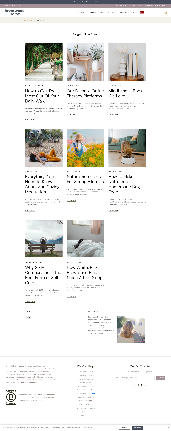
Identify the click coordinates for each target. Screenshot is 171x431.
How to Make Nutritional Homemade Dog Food (124, 184)
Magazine (32, 20)
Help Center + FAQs (85, 372)
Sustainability (149, 5)
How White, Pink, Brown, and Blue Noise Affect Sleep (85, 272)
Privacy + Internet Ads (85, 390)
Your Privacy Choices (84, 393)
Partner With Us (85, 404)
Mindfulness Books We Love (126, 93)
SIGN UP (161, 378)
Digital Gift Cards (85, 375)
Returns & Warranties (85, 379)
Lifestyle (139, 5)
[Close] (168, 428)
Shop (96, 1)
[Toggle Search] (161, 12)
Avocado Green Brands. (30, 382)
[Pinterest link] (142, 384)
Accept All (137, 427)
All (29, 317)
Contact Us (85, 415)
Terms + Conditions (85, 386)
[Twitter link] (138, 384)
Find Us (164, 5)
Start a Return (85, 383)
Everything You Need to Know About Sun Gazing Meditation (42, 184)
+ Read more (30, 119)
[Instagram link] (145, 384)
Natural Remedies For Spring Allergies (85, 179)
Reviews (132, 5)
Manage (124, 427)
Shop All (157, 5)
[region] (85, 428)
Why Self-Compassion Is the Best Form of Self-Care (43, 275)
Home (24, 20)
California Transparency (85, 397)
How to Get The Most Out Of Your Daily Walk (42, 96)
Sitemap (85, 412)
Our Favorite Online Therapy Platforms (85, 93)
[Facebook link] (134, 384)
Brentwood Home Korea (85, 408)
